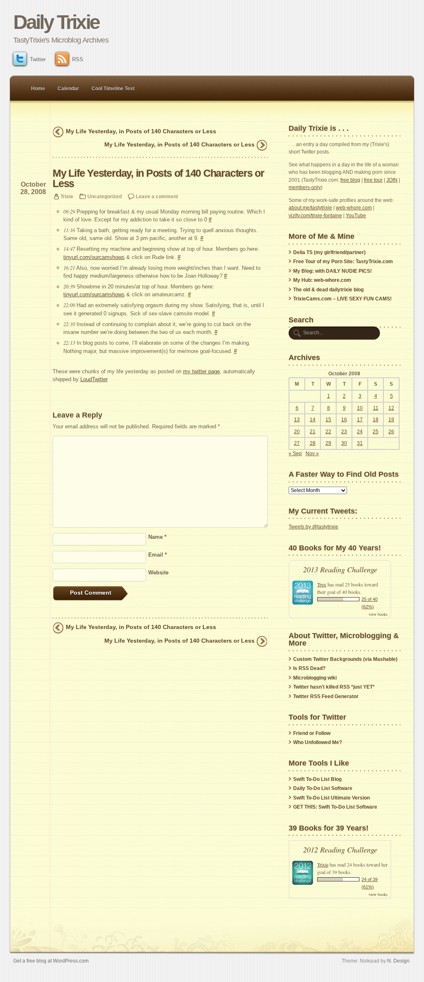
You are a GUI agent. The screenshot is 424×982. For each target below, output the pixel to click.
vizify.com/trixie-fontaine (315, 215)
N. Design (398, 960)
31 (360, 443)
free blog (350, 180)
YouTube (356, 215)
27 (297, 443)
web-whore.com (354, 208)
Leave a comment (157, 196)
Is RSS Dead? (309, 668)
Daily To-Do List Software (322, 788)
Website (158, 572)
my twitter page (201, 371)
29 (328, 443)
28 (313, 443)
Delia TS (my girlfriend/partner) (329, 252)
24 (360, 432)
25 (375, 432)
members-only (305, 187)
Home (38, 88)
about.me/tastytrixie (310, 208)
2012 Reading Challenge (340, 849)
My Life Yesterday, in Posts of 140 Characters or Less (141, 131)
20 (297, 432)
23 (344, 432)
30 (344, 443)
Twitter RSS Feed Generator (326, 696)
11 (375, 408)
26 (391, 432)
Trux (321, 584)
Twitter (38, 59)
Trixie (66, 196)
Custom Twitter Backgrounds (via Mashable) (345, 659)
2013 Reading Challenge (340, 569)
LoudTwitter (94, 379)
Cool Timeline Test (113, 88)
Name (157, 537)
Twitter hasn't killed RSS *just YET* (334, 687)
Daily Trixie (56, 22)
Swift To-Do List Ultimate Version (331, 798)
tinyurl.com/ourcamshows (94, 257)
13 (297, 420)
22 (328, 432)
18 (375, 420)
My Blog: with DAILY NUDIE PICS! (332, 271)
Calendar (68, 88)
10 (360, 408)
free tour (373, 180)
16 (344, 420)
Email (157, 555)
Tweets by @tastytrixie (313, 527)
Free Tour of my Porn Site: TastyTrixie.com (343, 261)
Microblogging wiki (315, 678)
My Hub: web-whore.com (322, 280)
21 (313, 432)
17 (360, 420)
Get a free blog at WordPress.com (51, 960)
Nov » (312, 453)
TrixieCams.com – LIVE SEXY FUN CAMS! (342, 299)
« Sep (295, 453)
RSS (77, 59)
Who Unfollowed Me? (317, 742)
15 (328, 420)
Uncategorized (104, 196)
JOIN (392, 180)
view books (378, 614)
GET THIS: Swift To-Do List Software (335, 807)
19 (391, 420)
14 (313, 420)
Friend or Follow (311, 733)
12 (391, 408)
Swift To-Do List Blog (317, 779)
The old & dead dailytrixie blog (328, 290)
